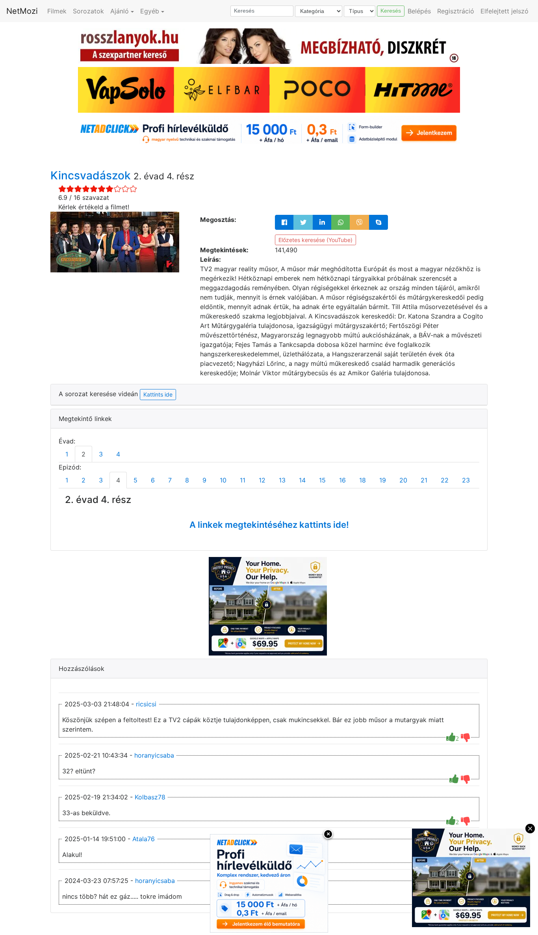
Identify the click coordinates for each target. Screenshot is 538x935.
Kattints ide (158, 394)
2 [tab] (83, 454)
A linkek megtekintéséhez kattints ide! (269, 525)
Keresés (390, 10)
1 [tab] (66, 454)
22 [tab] (445, 480)
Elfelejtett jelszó (504, 11)
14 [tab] (302, 480)
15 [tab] (322, 480)
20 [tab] (403, 480)
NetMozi (22, 11)
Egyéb (149, 11)
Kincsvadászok (92, 175)
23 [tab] (466, 480)
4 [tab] (118, 454)
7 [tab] (170, 480)
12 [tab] (262, 480)
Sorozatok (88, 11)
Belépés (419, 11)
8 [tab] (187, 480)
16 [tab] (342, 480)
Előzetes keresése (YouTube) (315, 240)
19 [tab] (382, 480)
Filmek (57, 11)
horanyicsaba (154, 755)
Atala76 (143, 839)
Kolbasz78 (150, 797)
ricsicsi (146, 704)
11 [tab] (242, 480)
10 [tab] (223, 480)
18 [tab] (362, 480)
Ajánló (119, 11)
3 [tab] (101, 454)
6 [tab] (153, 480)
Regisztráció (455, 11)
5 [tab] (135, 480)
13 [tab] (282, 480)
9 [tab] (204, 480)
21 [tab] (424, 480)
